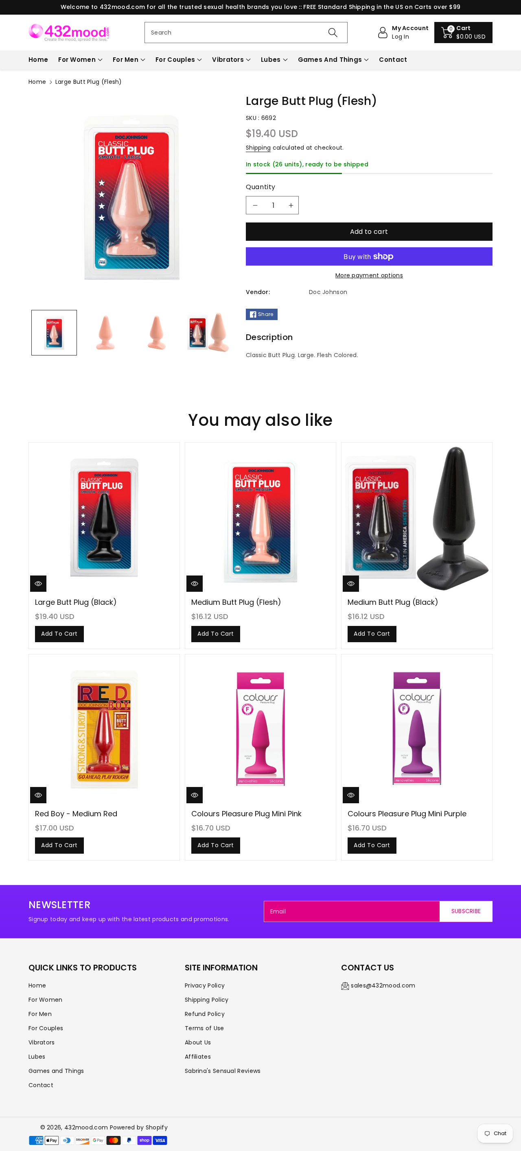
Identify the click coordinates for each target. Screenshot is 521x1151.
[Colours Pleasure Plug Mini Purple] (417, 730)
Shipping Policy (207, 1000)
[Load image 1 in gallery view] (54, 332)
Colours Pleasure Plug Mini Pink (246, 814)
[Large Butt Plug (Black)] (104, 518)
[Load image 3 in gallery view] (156, 332)
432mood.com (86, 1127)
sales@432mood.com (383, 985)
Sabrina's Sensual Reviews (223, 1071)
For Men (125, 59)
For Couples (175, 59)
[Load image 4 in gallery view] (208, 332)
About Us (198, 1042)
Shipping (258, 148)
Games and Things (330, 59)
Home (37, 82)
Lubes (271, 59)
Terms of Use (204, 1028)
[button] (463, 32)
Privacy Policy (205, 985)
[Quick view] (38, 584)
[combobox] (246, 32)
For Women (77, 59)
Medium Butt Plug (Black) (393, 602)
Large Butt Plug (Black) (76, 602)
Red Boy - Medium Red (76, 814)
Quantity (261, 187)
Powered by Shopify (139, 1127)
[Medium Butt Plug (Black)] (417, 518)
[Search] (332, 32)
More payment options (369, 275)
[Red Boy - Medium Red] (104, 730)
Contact (40, 1085)
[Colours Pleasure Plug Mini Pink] (260, 730)
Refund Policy (205, 1014)
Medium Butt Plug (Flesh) (236, 602)
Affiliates (198, 1057)
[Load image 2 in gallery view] (105, 332)
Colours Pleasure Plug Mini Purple (407, 814)
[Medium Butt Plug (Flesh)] (260, 518)
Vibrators (228, 59)
